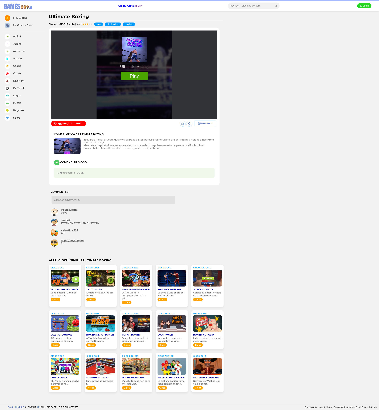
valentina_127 (69, 230)
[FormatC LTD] (33, 407)
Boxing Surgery (204, 334)
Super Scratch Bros (171, 377)
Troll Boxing (95, 289)
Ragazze (18, 110)
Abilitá (17, 36)
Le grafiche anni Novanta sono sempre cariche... (171, 382)
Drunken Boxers (133, 377)
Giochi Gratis (126, 5)
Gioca (55, 299)
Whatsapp (199, 136)
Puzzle (17, 103)
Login (365, 5)
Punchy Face (59, 377)
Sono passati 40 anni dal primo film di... (64, 294)
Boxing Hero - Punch (100, 334)
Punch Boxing (131, 334)
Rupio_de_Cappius (72, 240)
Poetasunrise (69, 209)
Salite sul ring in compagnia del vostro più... (134, 295)
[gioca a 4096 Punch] (172, 331)
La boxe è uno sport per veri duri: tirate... (171, 294)
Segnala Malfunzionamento (202, 144)
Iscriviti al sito (326, 407)
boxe (98, 24)
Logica (17, 95)
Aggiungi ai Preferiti (70, 123)
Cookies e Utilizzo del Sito (347, 407)
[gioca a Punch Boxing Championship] (136, 331)
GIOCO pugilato (202, 268)
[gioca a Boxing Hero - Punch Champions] (100, 331)
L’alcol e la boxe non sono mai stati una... (136, 382)
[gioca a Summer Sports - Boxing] (100, 374)
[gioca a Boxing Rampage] (65, 331)
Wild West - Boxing (206, 377)
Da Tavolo (19, 88)
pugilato (129, 24)
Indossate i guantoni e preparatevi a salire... (170, 339)
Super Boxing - (203, 289)
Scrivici (373, 407)
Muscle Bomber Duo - (136, 289)
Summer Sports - (97, 377)
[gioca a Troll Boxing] (100, 286)
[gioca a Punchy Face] (65, 374)
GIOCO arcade (130, 268)
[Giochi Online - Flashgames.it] (16, 9)
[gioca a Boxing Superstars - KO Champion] (65, 286)
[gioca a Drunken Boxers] (136, 374)
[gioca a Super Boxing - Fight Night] (207, 286)
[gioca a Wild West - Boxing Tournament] (207, 374)
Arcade (17, 58)
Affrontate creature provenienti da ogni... (62, 339)
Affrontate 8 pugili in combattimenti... (97, 339)
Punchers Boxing (169, 289)
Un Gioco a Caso (23, 25)
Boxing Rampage (61, 334)
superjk (65, 220)
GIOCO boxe (57, 268)
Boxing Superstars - (64, 289)
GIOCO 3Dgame (130, 313)
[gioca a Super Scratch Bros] (172, 374)
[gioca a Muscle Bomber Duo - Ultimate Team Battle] (136, 286)
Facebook (199, 123)
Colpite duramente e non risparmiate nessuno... (207, 294)
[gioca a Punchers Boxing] (172, 286)
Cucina (17, 73)
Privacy (365, 407)
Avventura (19, 51)
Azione (17, 43)
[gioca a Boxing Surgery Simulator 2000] (207, 331)
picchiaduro (113, 24)
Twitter (197, 130)
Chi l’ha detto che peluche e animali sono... (65, 382)
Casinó (17, 66)
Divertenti (19, 80)
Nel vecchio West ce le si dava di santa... (206, 382)
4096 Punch (165, 334)
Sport (16, 117)
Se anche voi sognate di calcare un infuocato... (135, 339)
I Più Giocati (20, 17)
